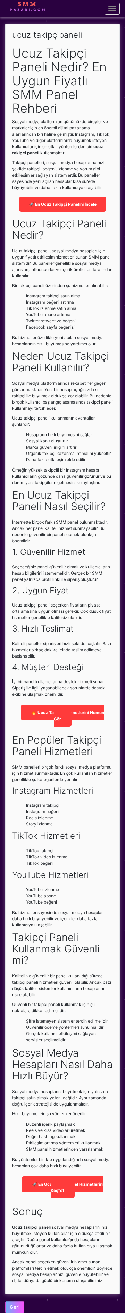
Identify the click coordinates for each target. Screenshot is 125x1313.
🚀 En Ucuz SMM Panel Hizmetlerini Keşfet (67, 1187)
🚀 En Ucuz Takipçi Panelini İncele (63, 204)
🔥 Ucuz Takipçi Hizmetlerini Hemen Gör (67, 715)
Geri (15, 1307)
